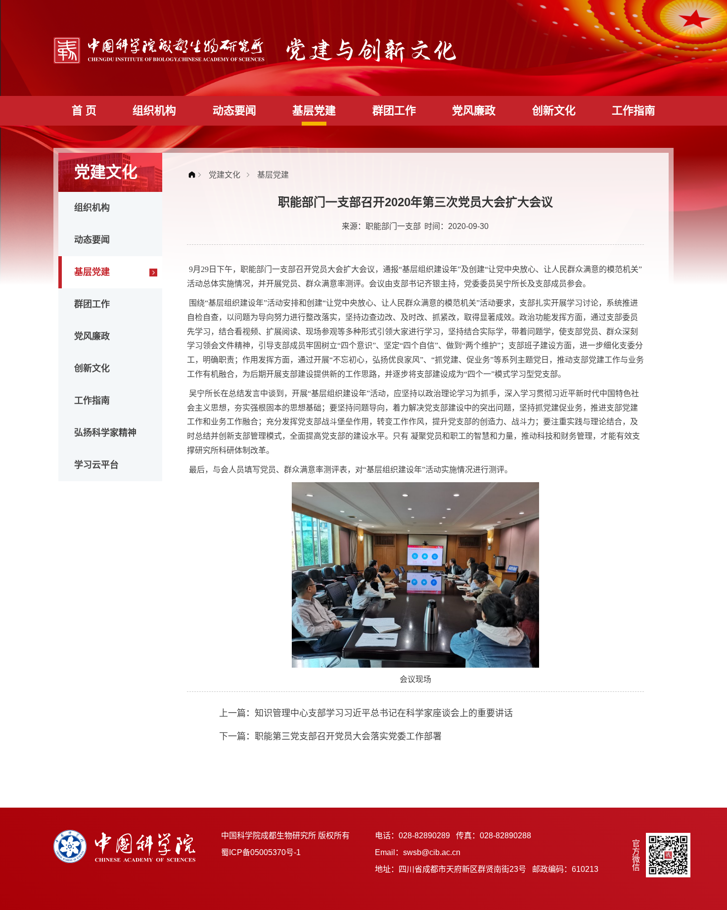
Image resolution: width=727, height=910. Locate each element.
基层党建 (314, 110)
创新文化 (554, 110)
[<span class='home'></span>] (194, 175)
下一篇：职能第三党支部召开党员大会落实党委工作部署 (330, 736)
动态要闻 (234, 110)
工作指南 (633, 110)
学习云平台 (96, 465)
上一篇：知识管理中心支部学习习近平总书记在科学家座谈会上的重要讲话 (366, 713)
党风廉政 (474, 110)
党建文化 (224, 175)
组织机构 (154, 110)
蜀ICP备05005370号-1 (261, 852)
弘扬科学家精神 (105, 433)
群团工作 (394, 110)
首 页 (84, 110)
